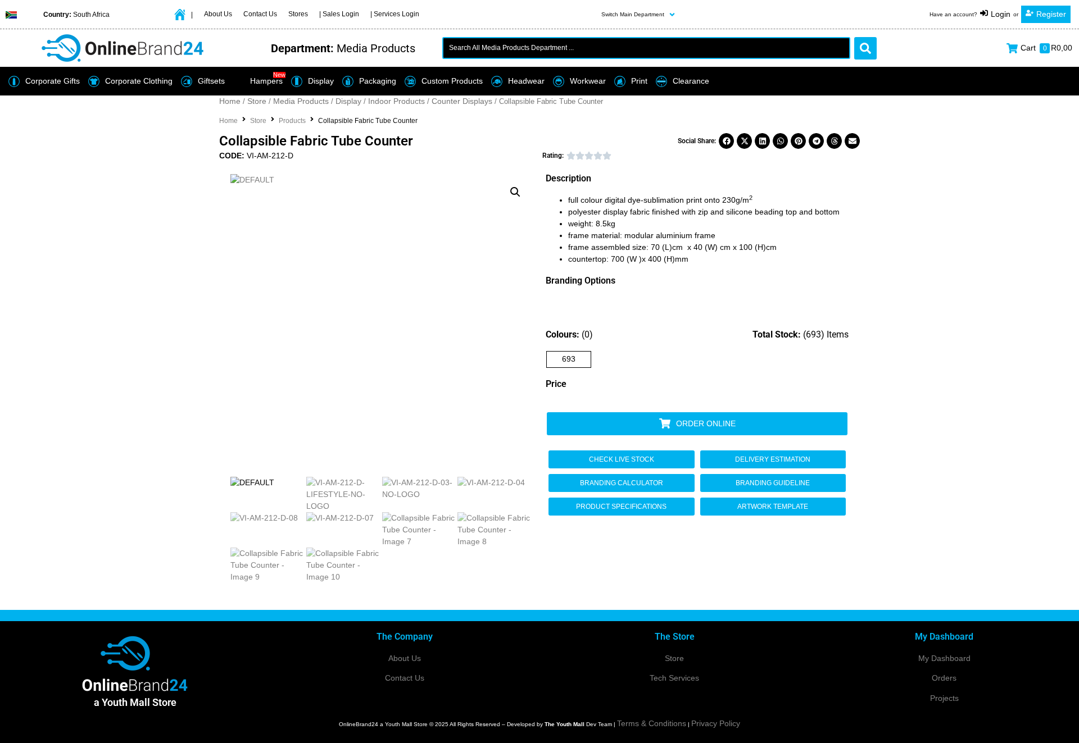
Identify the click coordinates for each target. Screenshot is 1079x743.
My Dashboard (944, 658)
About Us (404, 658)
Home (230, 101)
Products (292, 121)
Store (256, 101)
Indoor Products (396, 101)
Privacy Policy (715, 723)
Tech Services (674, 677)
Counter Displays (462, 101)
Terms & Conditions (651, 723)
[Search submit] (865, 48)
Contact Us (404, 677)
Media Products (301, 101)
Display (348, 101)
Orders (944, 677)
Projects (944, 698)
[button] (639, 14)
